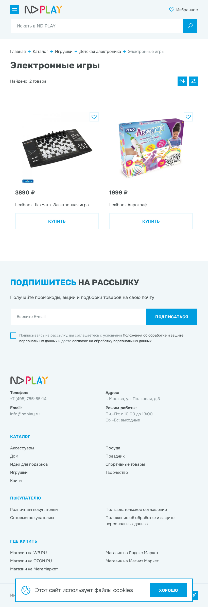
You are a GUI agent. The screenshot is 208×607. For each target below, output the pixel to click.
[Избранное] (94, 117)
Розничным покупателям (34, 509)
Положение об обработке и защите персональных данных (140, 520)
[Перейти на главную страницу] (43, 10)
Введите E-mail (31, 316)
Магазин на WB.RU (28, 552)
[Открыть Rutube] (193, 595)
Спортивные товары (125, 464)
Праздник (115, 456)
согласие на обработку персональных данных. (112, 341)
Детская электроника (100, 51)
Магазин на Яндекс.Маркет (132, 552)
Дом (14, 456)
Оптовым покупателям (32, 517)
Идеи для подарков (29, 464)
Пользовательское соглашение (136, 509)
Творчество (117, 472)
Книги (16, 480)
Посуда (113, 448)
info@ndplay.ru (25, 414)
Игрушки (64, 51)
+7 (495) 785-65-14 (28, 398)
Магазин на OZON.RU (31, 561)
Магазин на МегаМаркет (34, 569)
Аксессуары (22, 448)
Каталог (40, 51)
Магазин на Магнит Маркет (132, 561)
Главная (18, 51)
